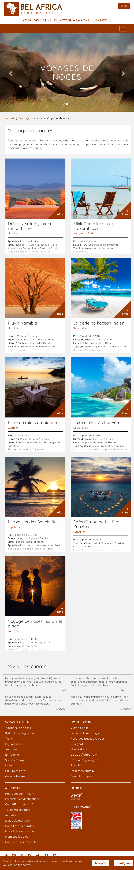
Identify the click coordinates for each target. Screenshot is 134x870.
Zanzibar (77, 765)
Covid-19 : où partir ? (19, 804)
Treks (9, 738)
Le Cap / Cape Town (84, 754)
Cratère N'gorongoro (85, 760)
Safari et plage (15, 760)
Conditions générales (19, 826)
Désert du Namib (82, 771)
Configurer (124, 863)
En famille (12, 754)
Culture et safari (16, 771)
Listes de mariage (17, 820)
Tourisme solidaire (17, 809)
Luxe (8, 765)
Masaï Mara (79, 749)
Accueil (9, 118)
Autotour (11, 749)
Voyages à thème (30, 118)
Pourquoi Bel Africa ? (19, 793)
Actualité (11, 815)
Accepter (101, 863)
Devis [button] (124, 6)
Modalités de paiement (21, 831)
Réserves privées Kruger (87, 738)
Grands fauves (15, 776)
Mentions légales (16, 836)
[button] (10, 72)
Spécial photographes (20, 733)
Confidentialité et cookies (22, 842)
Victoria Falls (79, 727)
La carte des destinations (22, 799)
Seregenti (77, 744)
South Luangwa (81, 776)
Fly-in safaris (14, 744)
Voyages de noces (18, 727)
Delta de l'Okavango (85, 733)
